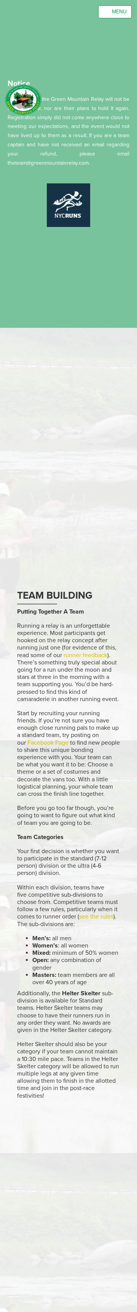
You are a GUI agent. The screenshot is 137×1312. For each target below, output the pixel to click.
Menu (117, 11)
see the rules (96, 916)
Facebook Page (47, 743)
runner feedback (85, 655)
